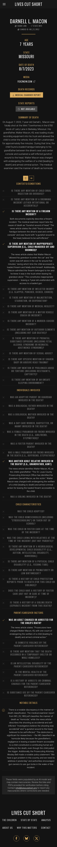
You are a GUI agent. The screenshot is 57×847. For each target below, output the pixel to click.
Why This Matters (27, 827)
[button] (5, 4)
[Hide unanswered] (31, 178)
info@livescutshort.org (26, 788)
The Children (9, 820)
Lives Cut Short (28, 4)
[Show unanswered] (25, 178)
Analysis (46, 820)
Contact (46, 827)
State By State (29, 820)
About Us (7, 827)
